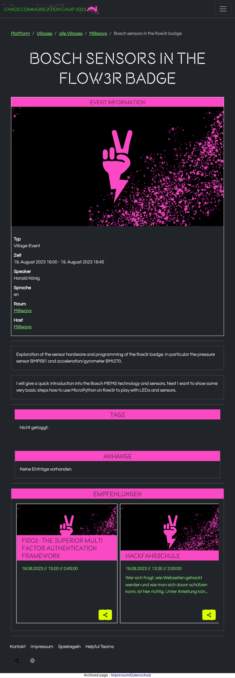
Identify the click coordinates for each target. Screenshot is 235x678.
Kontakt (18, 646)
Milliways (98, 33)
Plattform (20, 33)
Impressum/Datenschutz (131, 675)
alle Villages (71, 33)
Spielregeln (69, 646)
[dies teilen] (105, 614)
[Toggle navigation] (223, 9)
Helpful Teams (99, 646)
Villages (44, 33)
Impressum (42, 646)
